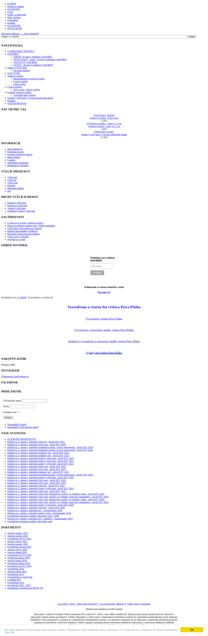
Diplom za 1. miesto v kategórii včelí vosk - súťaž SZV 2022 (36, 480)
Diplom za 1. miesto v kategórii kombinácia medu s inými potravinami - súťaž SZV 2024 (50, 447)
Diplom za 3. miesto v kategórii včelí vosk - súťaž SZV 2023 (36, 469)
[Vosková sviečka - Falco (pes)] (104, 115)
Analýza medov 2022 (17, 536)
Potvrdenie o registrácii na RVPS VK (25, 588)
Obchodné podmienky (18, 162)
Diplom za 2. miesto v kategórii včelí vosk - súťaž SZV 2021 (36, 491)
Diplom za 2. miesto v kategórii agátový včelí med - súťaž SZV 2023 (40, 464)
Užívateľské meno (12, 400)
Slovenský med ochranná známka (23, 234)
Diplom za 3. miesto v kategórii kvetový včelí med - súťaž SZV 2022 (40, 477)
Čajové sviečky (20, 81)
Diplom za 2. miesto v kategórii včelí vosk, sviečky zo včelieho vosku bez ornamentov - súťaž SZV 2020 (57, 496)
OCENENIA (13, 9)
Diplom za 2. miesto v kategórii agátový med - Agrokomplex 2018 (39, 513)
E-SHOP (11, 3)
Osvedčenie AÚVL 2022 (19, 538)
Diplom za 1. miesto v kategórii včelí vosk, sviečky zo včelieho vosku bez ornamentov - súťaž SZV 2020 (57, 502)
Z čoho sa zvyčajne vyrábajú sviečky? (25, 223)
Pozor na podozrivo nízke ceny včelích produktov (31, 225)
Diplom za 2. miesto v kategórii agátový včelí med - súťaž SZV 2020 (40, 505)
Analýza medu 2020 (17, 552)
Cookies (11, 160)
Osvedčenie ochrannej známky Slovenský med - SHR (33, 516)
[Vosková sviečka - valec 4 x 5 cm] (104, 123)
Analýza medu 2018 (17, 560)
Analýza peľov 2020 (17, 549)
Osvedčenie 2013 (15, 582)
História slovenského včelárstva (22, 231)
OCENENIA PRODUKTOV (21, 439)
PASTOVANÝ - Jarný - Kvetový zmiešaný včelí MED (40, 59)
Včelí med (12, 177)
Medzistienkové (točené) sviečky (29, 78)
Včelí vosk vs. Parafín (17, 236)
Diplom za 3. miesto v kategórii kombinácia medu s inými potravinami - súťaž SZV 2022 (50, 474)
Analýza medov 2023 (17, 533)
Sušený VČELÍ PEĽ (17, 67)
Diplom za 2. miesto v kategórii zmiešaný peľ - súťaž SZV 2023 (38, 455)
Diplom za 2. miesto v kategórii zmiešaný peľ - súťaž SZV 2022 (38, 472)
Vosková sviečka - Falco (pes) (104, 118)
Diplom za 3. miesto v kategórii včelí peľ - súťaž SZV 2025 (36, 442)
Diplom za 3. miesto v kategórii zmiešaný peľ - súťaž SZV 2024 (38, 453)
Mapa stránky (13, 157)
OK (192, 630)
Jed (9, 191)
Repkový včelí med (16, 203)
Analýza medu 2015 (17, 571)
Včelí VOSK (13, 73)
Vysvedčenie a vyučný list (19, 577)
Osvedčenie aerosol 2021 (19, 547)
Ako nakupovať (15, 149)
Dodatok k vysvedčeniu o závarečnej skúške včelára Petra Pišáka (104, 341)
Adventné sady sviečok (24, 95)
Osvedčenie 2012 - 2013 (19, 585)
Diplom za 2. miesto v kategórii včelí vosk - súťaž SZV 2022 (36, 483)
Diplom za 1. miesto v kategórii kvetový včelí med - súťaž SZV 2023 (40, 458)
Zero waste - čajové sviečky (26, 89)
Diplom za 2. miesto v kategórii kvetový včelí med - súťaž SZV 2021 (40, 488)
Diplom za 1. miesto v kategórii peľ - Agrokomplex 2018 (34, 510)
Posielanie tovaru (15, 151)
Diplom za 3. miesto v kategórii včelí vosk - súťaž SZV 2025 (36, 444)
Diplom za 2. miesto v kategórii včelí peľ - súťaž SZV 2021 (36, 485)
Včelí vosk (12, 183)
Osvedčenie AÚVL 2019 (19, 555)
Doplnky (11, 100)
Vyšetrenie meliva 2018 (18, 563)
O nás (10, 12)
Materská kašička (15, 188)
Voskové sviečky (15, 76)
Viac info (10, 632)
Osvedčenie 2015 (15, 574)
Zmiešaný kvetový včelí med (21, 211)
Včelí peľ (11, 180)
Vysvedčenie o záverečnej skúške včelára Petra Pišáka (104, 330)
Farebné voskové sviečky (19, 92)
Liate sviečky (19, 84)
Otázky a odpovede (16, 14)
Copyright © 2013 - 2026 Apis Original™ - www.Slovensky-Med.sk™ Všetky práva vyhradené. (104, 604)
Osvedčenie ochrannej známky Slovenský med (29, 521)
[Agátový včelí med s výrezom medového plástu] (104, 131)
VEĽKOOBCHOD (16, 103)
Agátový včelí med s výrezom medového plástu (30, 98)
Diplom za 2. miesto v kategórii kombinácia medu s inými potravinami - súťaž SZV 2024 (50, 450)
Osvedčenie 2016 (15, 569)
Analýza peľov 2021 (17, 541)
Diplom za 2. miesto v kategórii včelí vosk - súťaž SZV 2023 (36, 466)
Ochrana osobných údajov (20, 154)
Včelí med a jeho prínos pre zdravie (24, 228)
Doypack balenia (21, 70)
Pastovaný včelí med (17, 205)
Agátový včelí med (16, 208)
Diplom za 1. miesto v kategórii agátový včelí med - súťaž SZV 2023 (40, 461)
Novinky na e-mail (16, 239)
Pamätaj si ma (10, 412)
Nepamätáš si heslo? (17, 424)
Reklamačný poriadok (17, 165)
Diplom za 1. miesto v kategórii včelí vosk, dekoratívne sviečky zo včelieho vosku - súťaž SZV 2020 (55, 494)
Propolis (11, 185)
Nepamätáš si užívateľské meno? (23, 427)
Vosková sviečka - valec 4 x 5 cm (104, 126)
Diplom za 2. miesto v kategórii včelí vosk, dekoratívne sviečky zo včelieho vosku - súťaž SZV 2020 (55, 499)
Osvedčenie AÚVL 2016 (19, 566)
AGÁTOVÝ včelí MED (25, 62)
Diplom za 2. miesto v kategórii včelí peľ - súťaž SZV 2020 (36, 507)
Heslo (6, 406)
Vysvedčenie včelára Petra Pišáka (104, 318)
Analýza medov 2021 (17, 544)
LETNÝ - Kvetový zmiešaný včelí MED (33, 65)
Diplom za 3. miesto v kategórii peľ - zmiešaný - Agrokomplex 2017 (40, 518)
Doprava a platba (15, 6)
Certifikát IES (14, 580)
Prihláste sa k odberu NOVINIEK (102, 259)
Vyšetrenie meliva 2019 (18, 558)
